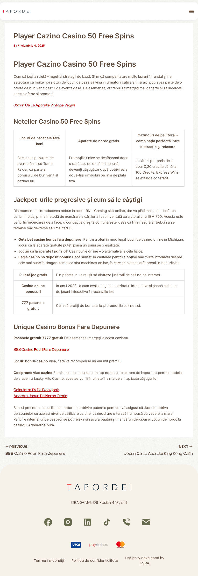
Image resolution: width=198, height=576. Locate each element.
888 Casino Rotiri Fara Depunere (41, 349)
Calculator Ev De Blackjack (36, 390)
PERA (145, 563)
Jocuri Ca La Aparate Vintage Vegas (44, 105)
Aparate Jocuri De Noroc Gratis (40, 396)
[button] (192, 11)
